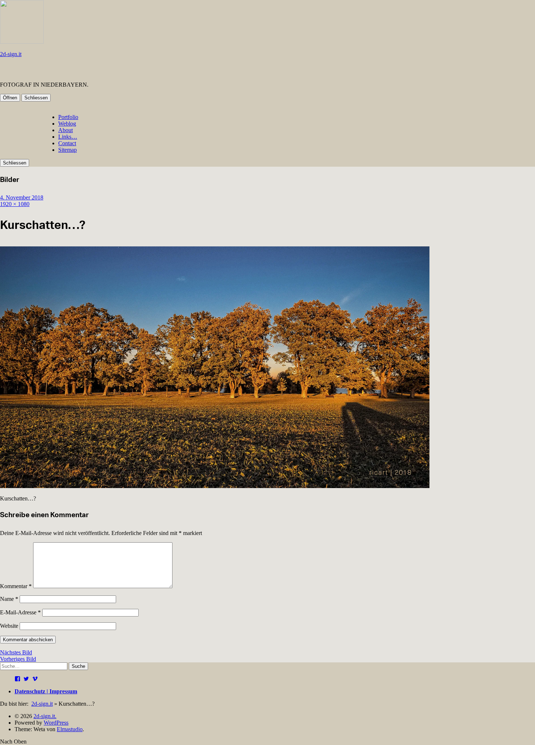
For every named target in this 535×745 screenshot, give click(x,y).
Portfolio (68, 117)
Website (9, 626)
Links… (67, 137)
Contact (67, 143)
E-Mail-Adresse (20, 612)
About (65, 130)
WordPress (56, 723)
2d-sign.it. (44, 716)
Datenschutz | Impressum (46, 691)
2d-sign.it (10, 54)
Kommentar (16, 586)
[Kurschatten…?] (214, 486)
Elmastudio (70, 729)
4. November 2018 (21, 197)
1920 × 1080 (14, 204)
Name (9, 599)
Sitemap (67, 150)
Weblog (67, 123)
